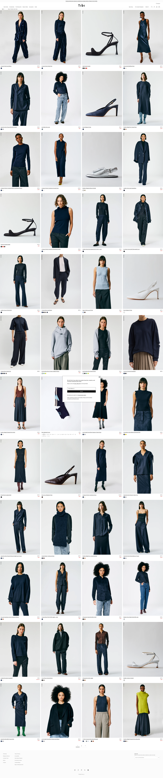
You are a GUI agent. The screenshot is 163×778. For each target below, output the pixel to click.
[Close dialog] (99, 377)
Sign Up (81, 391)
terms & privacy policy (82, 395)
